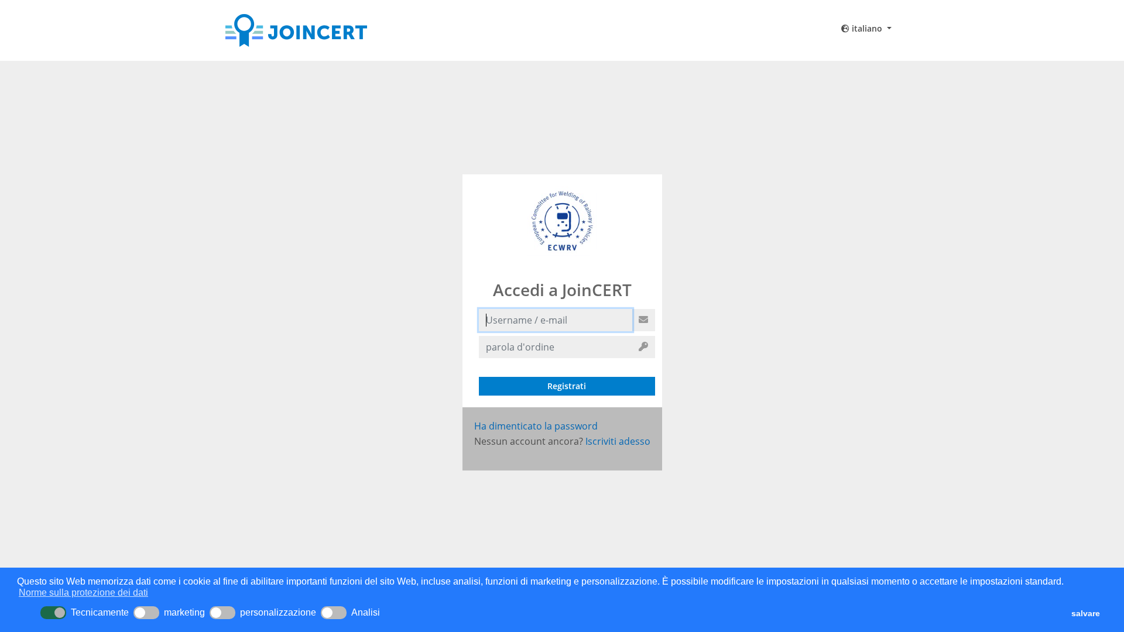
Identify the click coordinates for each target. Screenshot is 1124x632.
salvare (1085, 613)
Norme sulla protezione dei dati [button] (83, 592)
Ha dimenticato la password (536, 426)
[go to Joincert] (331, 30)
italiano (867, 28)
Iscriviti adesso (617, 441)
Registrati (566, 385)
